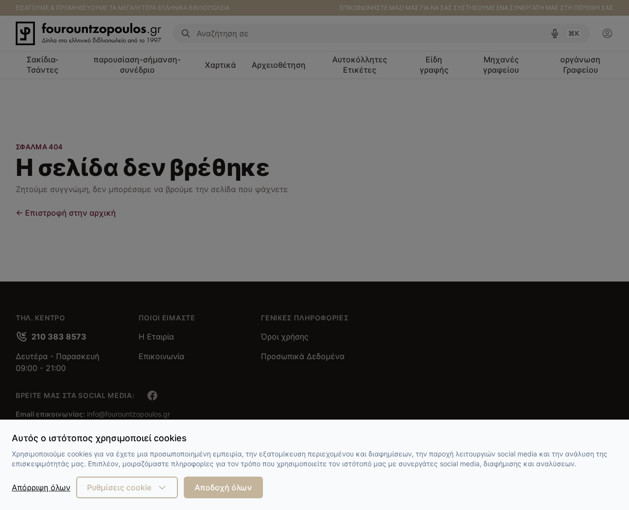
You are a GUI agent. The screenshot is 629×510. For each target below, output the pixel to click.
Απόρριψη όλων (41, 487)
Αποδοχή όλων (223, 487)
